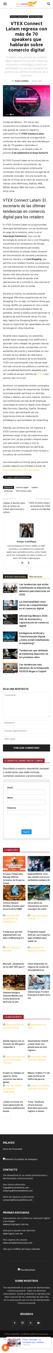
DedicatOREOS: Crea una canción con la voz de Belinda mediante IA (39, 877)
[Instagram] (23, 563)
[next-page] (9, 679)
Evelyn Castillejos (22, 81)
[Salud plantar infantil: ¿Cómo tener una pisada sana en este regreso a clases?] (39, 1030)
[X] (29, 563)
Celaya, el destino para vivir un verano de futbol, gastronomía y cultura (14, 508)
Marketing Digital (36, 17)
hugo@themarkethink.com (16, 1187)
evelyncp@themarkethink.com (18, 1190)
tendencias (8, 491)
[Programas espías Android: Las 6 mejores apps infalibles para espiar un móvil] (39, 921)
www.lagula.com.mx (13, 1233)
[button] (5, 4)
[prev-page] (5, 679)
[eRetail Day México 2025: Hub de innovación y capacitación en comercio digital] (10, 619)
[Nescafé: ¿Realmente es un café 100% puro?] (14, 953)
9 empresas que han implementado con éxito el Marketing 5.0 (13, 935)
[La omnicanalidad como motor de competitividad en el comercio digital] (10, 605)
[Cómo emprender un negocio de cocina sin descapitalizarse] (39, 953)
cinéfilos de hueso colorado (26, 1249)
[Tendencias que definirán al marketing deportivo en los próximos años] (10, 654)
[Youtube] (38, 1323)
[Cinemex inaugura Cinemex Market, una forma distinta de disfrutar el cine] (14, 982)
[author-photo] (26, 537)
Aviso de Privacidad (12, 1149)
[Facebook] (15, 1323)
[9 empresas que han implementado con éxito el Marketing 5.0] (14, 921)
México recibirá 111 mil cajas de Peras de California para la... (39, 1076)
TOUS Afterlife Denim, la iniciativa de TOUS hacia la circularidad (39, 506)
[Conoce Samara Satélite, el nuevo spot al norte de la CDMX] (14, 892)
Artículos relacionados (15, 577)
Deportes (7, 658)
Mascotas (7, 592)
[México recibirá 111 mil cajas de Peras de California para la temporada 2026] (39, 1062)
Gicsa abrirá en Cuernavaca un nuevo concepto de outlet (38, 906)
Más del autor (35, 577)
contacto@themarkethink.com (17, 1200)
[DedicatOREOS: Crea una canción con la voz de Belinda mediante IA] (39, 863)
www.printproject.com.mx (15, 1224)
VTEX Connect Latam (24, 491)
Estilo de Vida (9, 672)
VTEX (40, 374)
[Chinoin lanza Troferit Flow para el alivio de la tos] (39, 982)
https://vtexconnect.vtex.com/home (21, 469)
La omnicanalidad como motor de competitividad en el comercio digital (33, 605)
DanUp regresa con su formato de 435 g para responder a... (14, 1044)
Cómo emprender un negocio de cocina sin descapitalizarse (38, 967)
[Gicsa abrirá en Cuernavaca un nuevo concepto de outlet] (39, 892)
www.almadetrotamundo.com (17, 1242)
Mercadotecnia (9, 640)
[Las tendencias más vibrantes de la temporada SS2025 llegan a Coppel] (10, 668)
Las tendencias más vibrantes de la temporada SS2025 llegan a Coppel (34, 668)
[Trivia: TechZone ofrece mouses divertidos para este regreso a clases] (39, 1091)
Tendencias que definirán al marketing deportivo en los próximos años (33, 654)
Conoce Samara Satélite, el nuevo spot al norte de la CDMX (14, 906)
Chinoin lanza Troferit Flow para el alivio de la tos (39, 995)
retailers (35, 487)
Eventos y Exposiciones (19, 17)
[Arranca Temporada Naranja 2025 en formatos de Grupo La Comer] (14, 863)
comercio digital (22, 487)
